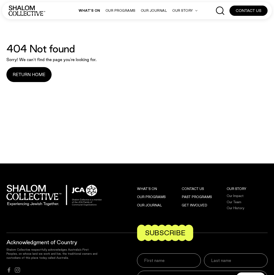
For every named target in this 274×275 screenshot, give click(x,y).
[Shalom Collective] (27, 11)
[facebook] (9, 270)
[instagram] (17, 270)
